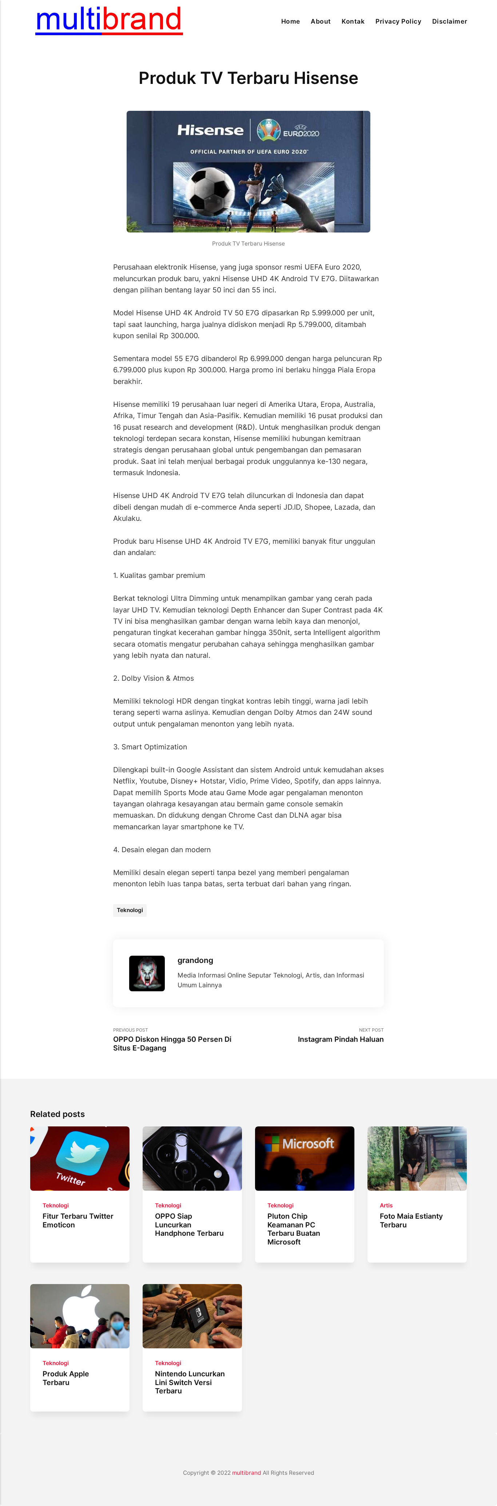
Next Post (341, 1035)
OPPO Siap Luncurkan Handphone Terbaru (189, 1225)
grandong (195, 960)
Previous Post (172, 1039)
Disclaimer (449, 21)
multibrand (246, 1472)
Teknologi (130, 910)
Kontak (353, 21)
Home (290, 21)
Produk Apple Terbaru (66, 1378)
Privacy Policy (398, 21)
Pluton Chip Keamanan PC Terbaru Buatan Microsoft (293, 1229)
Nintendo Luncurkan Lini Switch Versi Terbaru (190, 1382)
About (321, 21)
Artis (386, 1205)
